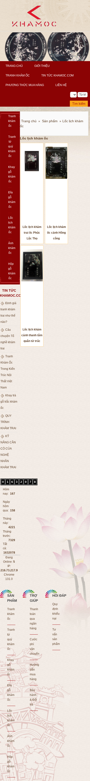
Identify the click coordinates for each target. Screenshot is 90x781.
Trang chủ (14, 66)
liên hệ (61, 85)
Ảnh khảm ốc (10, 248)
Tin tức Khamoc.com (57, 75)
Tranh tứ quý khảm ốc (10, 146)
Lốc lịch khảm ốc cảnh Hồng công (56, 232)
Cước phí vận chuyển (34, 646)
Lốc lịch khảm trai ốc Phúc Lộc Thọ (32, 232)
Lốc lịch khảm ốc (10, 225)
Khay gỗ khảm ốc (10, 174)
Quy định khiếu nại (56, 611)
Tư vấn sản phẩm (56, 637)
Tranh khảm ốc (18, 75)
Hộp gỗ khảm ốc (10, 271)
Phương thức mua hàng (25, 85)
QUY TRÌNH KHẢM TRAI (8, 422)
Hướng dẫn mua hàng (34, 672)
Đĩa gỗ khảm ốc (10, 199)
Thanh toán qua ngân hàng (34, 618)
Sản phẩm (50, 121)
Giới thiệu (42, 66)
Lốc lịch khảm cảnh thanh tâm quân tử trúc (31, 335)
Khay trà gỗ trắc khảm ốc (8, 402)
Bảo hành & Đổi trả (33, 697)
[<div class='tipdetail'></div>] (32, 183)
